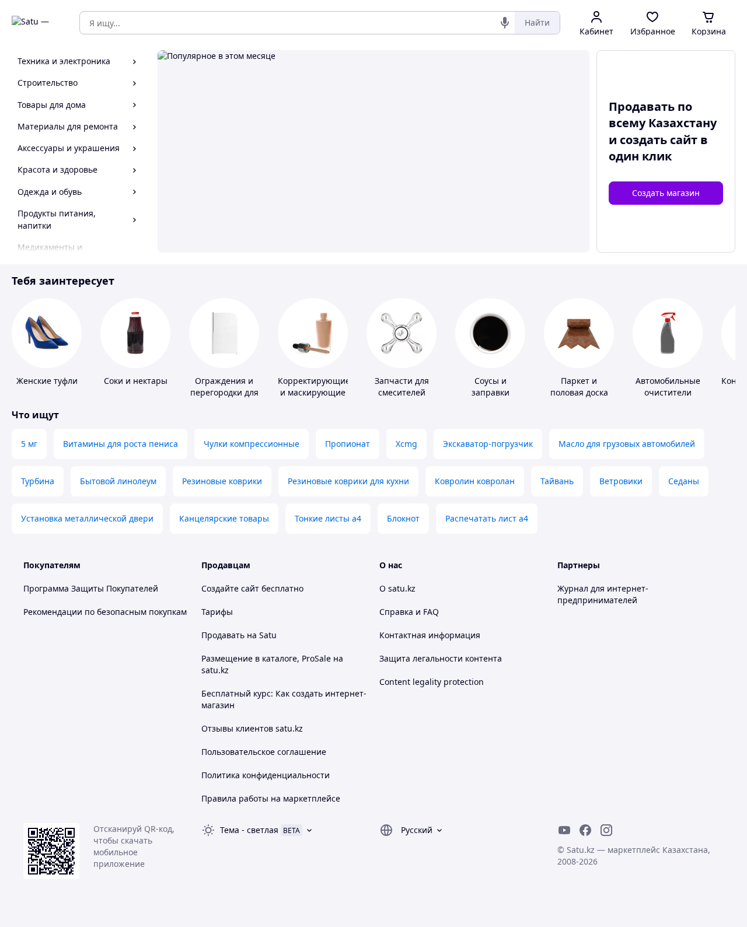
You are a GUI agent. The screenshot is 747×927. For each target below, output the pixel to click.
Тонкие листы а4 (328, 518)
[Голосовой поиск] (505, 23)
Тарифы (217, 611)
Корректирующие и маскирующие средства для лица (314, 398)
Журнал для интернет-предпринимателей (602, 594)
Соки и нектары (135, 380)
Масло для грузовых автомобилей (626, 443)
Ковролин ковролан (475, 481)
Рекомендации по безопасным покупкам (105, 611)
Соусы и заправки (490, 386)
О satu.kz (397, 588)
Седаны (683, 481)
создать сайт (658, 140)
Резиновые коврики (222, 481)
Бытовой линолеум (118, 481)
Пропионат (347, 443)
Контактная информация (429, 635)
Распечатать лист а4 (486, 518)
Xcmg (406, 443)
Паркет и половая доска (579, 386)
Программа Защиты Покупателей (90, 588)
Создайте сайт (230, 588)
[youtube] (564, 830)
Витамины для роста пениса (120, 443)
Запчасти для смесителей (402, 386)
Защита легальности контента (440, 658)
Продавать (223, 635)
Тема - (249, 829)
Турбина (37, 481)
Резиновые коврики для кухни (348, 481)
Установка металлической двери (87, 518)
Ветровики (621, 481)
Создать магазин (666, 192)
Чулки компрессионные (251, 443)
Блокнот (403, 518)
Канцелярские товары (224, 518)
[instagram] (606, 830)
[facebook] (585, 830)
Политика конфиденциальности (265, 775)
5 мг (29, 443)
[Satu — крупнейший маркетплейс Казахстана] (37, 23)
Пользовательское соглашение (263, 751)
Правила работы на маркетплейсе (270, 798)
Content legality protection (431, 681)
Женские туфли (47, 380)
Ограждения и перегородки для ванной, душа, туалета (224, 398)
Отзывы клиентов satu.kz (252, 728)
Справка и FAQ (409, 611)
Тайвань (557, 481)
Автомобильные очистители (668, 386)
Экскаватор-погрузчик (488, 443)
